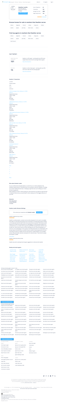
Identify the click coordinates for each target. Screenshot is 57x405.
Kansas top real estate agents (6, 314)
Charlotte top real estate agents (21, 273)
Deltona (11, 25)
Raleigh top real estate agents (48, 283)
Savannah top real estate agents (35, 297)
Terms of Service (37, 387)
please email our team (28, 382)
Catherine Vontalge (43, 259)
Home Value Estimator (5, 363)
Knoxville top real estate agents (6, 297)
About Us (38, 2)
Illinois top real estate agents (20, 312)
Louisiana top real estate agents (35, 314)
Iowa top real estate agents (48, 312)
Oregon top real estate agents (20, 327)
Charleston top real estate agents (49, 293)
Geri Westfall (12, 261)
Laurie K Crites (13, 249)
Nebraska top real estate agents (49, 319)
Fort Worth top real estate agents (35, 280)
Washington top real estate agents (21, 286)
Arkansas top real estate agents (48, 305)
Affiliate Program (32, 350)
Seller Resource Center (5, 367)
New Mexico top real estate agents (49, 321)
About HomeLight (32, 343)
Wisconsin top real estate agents (21, 334)
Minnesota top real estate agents (49, 316)
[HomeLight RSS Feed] (55, 376)
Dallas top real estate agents (48, 271)
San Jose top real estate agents (48, 290)
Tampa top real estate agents (34, 283)
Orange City (36, 25)
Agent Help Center (18, 352)
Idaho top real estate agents (6, 312)
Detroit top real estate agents (34, 295)
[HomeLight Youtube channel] (50, 376)
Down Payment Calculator (6, 350)
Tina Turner (12, 258)
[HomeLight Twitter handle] (44, 376)
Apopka (17, 27)
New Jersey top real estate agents (35, 321)
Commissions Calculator (5, 369)
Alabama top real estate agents (6, 305)
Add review (39, 212)
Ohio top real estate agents (48, 324)
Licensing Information (5, 398)
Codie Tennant (32, 257)
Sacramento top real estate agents (7, 288)
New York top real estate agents (7, 269)
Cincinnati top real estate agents (35, 293)
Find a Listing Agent (4, 357)
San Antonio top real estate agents (7, 271)
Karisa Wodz (31, 261)
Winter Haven (30, 27)
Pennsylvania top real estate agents (35, 327)
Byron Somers (42, 254)
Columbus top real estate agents (35, 277)
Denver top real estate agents (34, 275)
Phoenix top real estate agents (34, 271)
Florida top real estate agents (20, 309)
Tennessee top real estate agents (35, 329)
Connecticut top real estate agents (35, 307)
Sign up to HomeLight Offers (20, 346)
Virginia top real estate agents (34, 332)
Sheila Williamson (23, 261)
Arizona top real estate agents (34, 305)
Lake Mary (23, 27)
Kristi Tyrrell (22, 258)
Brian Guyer (31, 249)
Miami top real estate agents (6, 283)
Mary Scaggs (12, 254)
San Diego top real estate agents (21, 271)
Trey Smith (31, 254)
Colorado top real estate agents (21, 307)
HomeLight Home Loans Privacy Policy (8, 397)
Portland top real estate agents (48, 277)
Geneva (37, 27)
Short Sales (13, 68)
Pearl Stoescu (32, 255)
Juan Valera (31, 258)
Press (30, 349)
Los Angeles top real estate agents (21, 269)
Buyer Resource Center (5, 352)
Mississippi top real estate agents (7, 319)
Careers (30, 347)
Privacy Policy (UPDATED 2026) (46, 387)
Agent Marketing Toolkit (19, 354)
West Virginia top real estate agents (7, 334)
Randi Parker (22, 251)
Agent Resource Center (19, 350)
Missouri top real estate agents (20, 319)
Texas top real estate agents (48, 329)
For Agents (45, 2)
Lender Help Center (18, 363)
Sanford (11, 27)
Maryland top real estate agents (7, 316)
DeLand (24, 25)
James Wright (41, 261)
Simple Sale (3, 361)
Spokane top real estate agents (6, 295)
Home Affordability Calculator (6, 348)
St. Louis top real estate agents (6, 293)
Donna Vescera (32, 259)
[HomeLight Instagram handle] (48, 376)
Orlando (42, 25)
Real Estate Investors (33, 352)
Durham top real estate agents (48, 297)
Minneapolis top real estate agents (21, 295)
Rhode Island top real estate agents (49, 327)
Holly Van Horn (42, 258)
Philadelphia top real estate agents (7, 275)
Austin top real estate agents (6, 273)
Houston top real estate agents (48, 269)
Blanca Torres (42, 257)
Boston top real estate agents (34, 288)
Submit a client (17, 348)
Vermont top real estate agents (20, 332)
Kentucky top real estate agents (21, 314)
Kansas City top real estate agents (21, 288)
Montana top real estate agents (35, 319)
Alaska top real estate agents (20, 305)
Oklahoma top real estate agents (7, 327)
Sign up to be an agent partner (20, 345)
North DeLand (13, 41)
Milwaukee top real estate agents (7, 290)
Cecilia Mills (41, 249)
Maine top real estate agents (48, 314)
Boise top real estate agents (20, 297)
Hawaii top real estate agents (48, 309)
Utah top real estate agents (6, 332)
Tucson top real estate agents (48, 286)
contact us (34, 382)
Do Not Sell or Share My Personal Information (28, 388)
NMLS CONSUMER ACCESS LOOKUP (7, 395)
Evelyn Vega (12, 259)
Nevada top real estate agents (6, 321)
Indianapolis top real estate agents (21, 277)
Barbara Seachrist (23, 254)
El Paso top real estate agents (34, 286)
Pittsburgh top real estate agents (49, 295)
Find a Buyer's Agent (5, 345)
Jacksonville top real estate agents (21, 275)
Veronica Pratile (32, 251)
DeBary (29, 25)
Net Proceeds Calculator (5, 365)
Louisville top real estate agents (21, 290)
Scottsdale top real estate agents (49, 280)
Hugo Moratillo (13, 251)
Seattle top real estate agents (6, 280)
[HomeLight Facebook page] (46, 376)
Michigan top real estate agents (34, 316)
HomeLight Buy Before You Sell (7, 359)
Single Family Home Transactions (14, 59)
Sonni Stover (41, 255)
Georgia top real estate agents (34, 309)
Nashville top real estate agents (48, 273)
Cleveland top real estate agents (21, 293)
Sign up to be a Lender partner (20, 359)
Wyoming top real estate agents (35, 334)
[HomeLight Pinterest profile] (53, 376)
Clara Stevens (22, 255)
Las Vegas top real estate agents (35, 273)
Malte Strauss (13, 257)
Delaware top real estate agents (49, 307)
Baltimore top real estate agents (49, 288)
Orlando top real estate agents (6, 286)
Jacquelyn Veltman (23, 259)
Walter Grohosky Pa (23, 249)
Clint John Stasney (13, 255)
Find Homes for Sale (4, 346)
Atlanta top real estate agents (48, 275)
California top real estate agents (7, 307)
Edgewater (18, 25)
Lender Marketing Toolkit (19, 365)
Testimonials (31, 345)
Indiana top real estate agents (34, 312)
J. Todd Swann (22, 257)
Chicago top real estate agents (34, 269)
